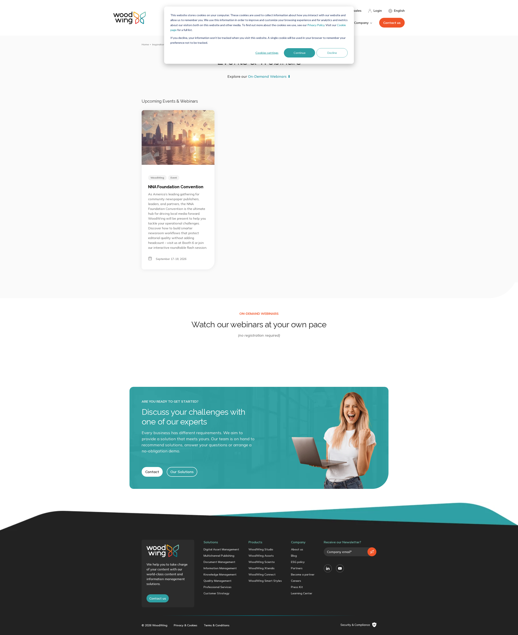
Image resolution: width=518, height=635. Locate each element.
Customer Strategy (216, 593)
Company (298, 542)
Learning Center (301, 593)
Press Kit (297, 587)
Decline (332, 52)
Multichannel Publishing (219, 555)
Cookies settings (266, 52)
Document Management (219, 562)
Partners (297, 568)
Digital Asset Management (221, 549)
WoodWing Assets (261, 555)
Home (145, 44)
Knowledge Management (220, 574)
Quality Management (217, 581)
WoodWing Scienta (261, 562)
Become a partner (302, 574)
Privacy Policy (315, 25)
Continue (300, 52)
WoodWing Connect (262, 574)
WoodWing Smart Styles (265, 581)
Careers (296, 581)
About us (297, 549)
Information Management (220, 568)
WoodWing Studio (260, 549)
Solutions (211, 542)
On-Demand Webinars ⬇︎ (269, 76)
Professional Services (217, 587)
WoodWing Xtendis (261, 568)
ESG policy (298, 562)
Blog (294, 555)
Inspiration (158, 44)
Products (255, 542)
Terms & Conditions (216, 625)
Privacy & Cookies (185, 625)
